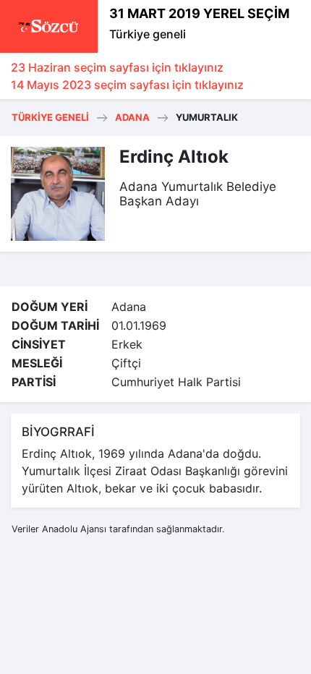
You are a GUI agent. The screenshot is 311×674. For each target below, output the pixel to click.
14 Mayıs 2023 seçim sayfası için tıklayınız (127, 84)
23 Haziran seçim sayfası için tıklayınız (117, 67)
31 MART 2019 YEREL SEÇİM (199, 13)
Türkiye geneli (147, 34)
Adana (132, 117)
